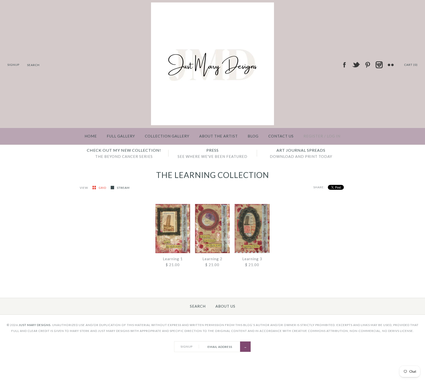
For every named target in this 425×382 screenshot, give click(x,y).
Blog (253, 136)
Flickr (390, 64)
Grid (103, 188)
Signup (13, 65)
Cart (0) (411, 65)
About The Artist (218, 136)
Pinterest (367, 64)
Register (313, 136)
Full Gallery (121, 136)
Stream (123, 188)
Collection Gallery (167, 136)
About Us (225, 306)
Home (91, 136)
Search (198, 306)
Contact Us (281, 136)
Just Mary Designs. (35, 325)
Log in (333, 136)
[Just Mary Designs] (212, 5)
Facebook (344, 64)
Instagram (379, 64)
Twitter (355, 64)
